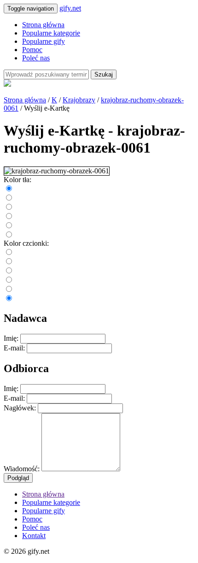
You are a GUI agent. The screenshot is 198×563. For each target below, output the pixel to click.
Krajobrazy (79, 100)
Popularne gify (43, 41)
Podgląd (18, 477)
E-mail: (14, 348)
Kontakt (34, 535)
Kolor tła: (17, 180)
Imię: (11, 338)
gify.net (70, 8)
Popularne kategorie (51, 33)
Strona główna (43, 25)
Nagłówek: (20, 408)
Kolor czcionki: (26, 243)
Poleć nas (36, 58)
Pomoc (32, 49)
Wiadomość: (22, 469)
